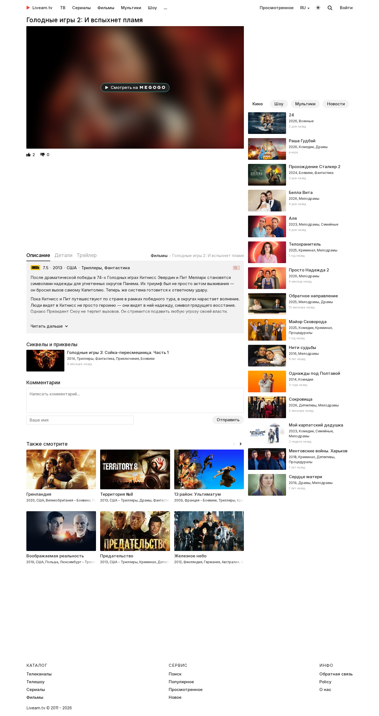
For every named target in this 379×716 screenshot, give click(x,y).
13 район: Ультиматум (197, 494)
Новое (175, 697)
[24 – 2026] (300, 123)
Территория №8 (116, 494)
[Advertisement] (135, 205)
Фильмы (105, 7)
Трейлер (87, 255)
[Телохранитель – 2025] (300, 252)
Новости (336, 103)
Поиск (175, 674)
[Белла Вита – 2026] (300, 200)
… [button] (165, 7)
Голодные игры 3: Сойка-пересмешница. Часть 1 (118, 352)
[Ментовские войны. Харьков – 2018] (300, 459)
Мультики (131, 7)
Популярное (181, 681)
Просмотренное (277, 7)
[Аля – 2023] (300, 226)
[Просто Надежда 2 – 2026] (300, 278)
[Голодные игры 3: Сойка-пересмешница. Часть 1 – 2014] (135, 360)
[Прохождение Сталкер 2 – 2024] (300, 175)
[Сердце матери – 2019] (300, 485)
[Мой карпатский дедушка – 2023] (300, 433)
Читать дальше (47, 326)
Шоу (152, 7)
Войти (346, 7)
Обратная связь (336, 674)
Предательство (116, 555)
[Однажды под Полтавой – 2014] (300, 381)
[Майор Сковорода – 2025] (300, 330)
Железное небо (190, 555)
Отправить (228, 419)
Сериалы (81, 7)
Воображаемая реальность (55, 555)
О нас (325, 689)
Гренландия (38, 494)
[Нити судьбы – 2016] (300, 355)
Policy (325, 681)
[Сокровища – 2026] (300, 407)
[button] (240, 444)
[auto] (318, 7)
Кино (257, 103)
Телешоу (35, 681)
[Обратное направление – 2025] (300, 304)
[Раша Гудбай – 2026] (300, 149)
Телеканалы (39, 674)
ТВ (62, 7)
